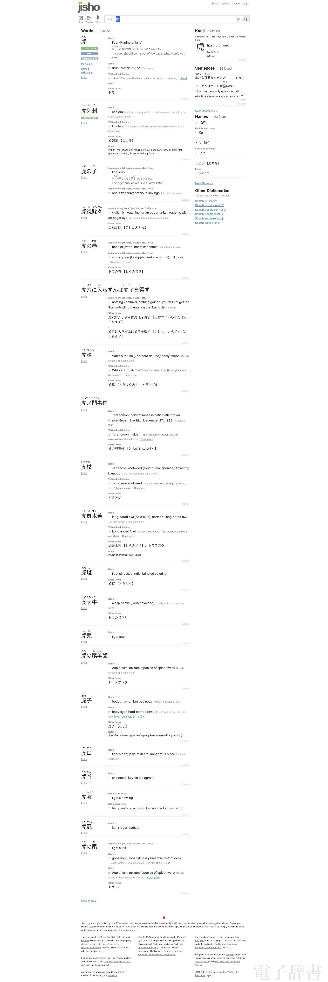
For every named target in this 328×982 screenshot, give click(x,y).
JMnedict (121, 937)
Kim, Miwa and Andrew (122, 923)
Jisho (89, 7)
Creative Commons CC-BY (117, 961)
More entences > (206, 111)
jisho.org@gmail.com (218, 923)
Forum (215, 3)
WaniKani (112, 975)
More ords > (89, 900)
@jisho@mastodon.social (180, 923)
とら (216, 52)
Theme (236, 3)
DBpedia (230, 954)
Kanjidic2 (111, 937)
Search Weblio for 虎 (207, 223)
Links (84, 77)
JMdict (102, 937)
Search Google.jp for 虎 (209, 214)
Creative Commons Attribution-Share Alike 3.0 (216, 945)
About (225, 3)
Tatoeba (243, 99)
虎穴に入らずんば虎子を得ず (129, 716)
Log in (246, 3)
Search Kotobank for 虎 (209, 218)
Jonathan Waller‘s (226, 971)
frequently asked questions (127, 926)
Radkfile (85, 940)
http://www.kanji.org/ (148, 947)
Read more (114, 131)
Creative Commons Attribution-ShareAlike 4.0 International (160, 952)
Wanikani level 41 (89, 58)
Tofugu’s (122, 971)
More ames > (204, 183)
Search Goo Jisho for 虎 (209, 205)
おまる (176, 701)
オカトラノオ (163, 863)
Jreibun (98, 964)
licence (101, 951)
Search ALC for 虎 (206, 201)
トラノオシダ (153, 877)
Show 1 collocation (87, 70)
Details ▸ (185, 98)
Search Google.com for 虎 (210, 210)
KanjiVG (199, 940)
